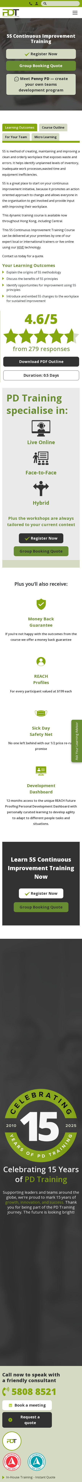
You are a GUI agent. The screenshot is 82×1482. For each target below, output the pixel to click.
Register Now (43, 53)
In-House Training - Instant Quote (30, 1477)
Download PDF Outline (41, 361)
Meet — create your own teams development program (43, 84)
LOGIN (37, 3)
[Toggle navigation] (75, 12)
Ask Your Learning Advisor (77, 741)
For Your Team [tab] (16, 137)
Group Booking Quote (40, 65)
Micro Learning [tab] (45, 137)
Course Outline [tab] (53, 127)
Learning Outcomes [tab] (19, 127)
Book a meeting (30, 1405)
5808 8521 (31, 3)
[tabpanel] (41, 536)
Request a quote (30, 1419)
